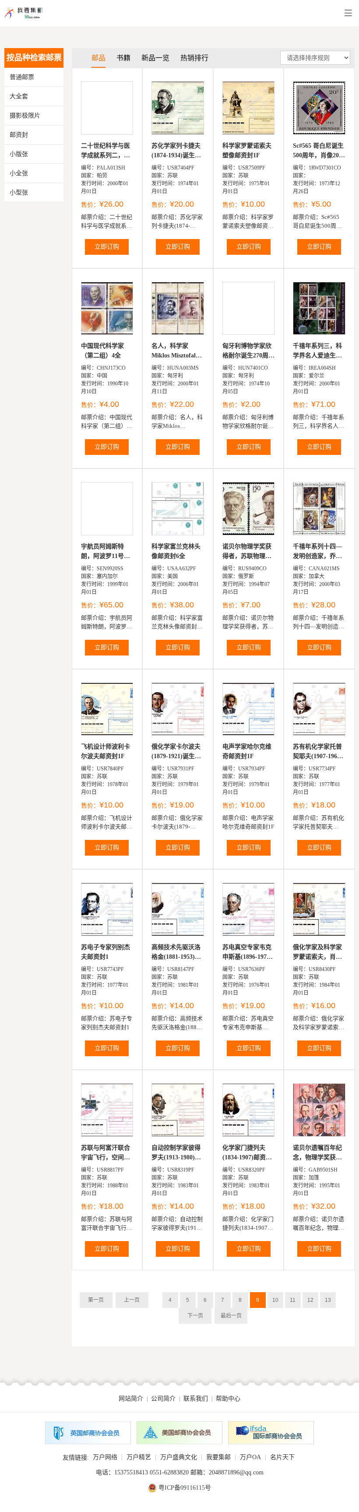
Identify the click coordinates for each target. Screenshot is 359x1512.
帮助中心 (228, 1398)
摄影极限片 (25, 115)
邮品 (99, 58)
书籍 (123, 58)
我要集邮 (218, 1457)
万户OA (250, 1457)
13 (328, 1300)
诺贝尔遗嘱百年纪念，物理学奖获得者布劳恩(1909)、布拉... (317, 1153)
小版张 (19, 154)
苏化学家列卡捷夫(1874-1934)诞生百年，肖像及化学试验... (176, 151)
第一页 (96, 1300)
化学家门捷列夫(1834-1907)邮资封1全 (247, 1153)
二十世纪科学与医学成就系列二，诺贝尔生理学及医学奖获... (105, 151)
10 (275, 1300)
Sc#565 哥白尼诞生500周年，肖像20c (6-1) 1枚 (318, 151)
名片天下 (282, 1457)
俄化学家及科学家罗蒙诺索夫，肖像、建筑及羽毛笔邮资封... (317, 953)
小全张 (19, 173)
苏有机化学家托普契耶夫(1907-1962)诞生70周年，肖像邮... (317, 752)
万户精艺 (139, 1457)
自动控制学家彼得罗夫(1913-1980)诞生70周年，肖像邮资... (176, 1153)
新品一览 (155, 58)
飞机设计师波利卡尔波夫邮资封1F (105, 751)
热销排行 (194, 58)
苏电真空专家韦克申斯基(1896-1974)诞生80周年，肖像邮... (247, 953)
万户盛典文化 (178, 1457)
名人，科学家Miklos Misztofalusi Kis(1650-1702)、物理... (177, 352)
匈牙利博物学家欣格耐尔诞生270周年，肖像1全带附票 (248, 352)
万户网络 (105, 1457)
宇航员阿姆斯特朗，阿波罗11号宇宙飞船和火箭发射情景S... (105, 552)
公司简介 (163, 1398)
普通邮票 (22, 77)
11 (293, 1300)
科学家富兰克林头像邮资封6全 (176, 551)
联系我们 (195, 1398)
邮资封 (19, 135)
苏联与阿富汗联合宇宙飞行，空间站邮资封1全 (105, 1153)
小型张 (19, 192)
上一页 (132, 1300)
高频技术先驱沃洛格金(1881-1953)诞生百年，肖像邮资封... (176, 953)
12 (310, 1300)
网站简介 (131, 1398)
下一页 (195, 1316)
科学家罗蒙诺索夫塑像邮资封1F (246, 150)
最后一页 (231, 1316)
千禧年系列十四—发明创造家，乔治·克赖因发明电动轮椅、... (318, 552)
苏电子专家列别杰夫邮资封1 (105, 952)
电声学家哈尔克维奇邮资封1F (246, 751)
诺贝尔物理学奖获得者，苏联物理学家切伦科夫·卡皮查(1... (248, 552)
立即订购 (107, 246)
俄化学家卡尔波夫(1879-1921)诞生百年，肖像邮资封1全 (177, 752)
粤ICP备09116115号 (184, 1487)
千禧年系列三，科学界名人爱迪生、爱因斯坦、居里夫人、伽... (317, 352)
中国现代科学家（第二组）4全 (102, 351)
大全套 (19, 96)
